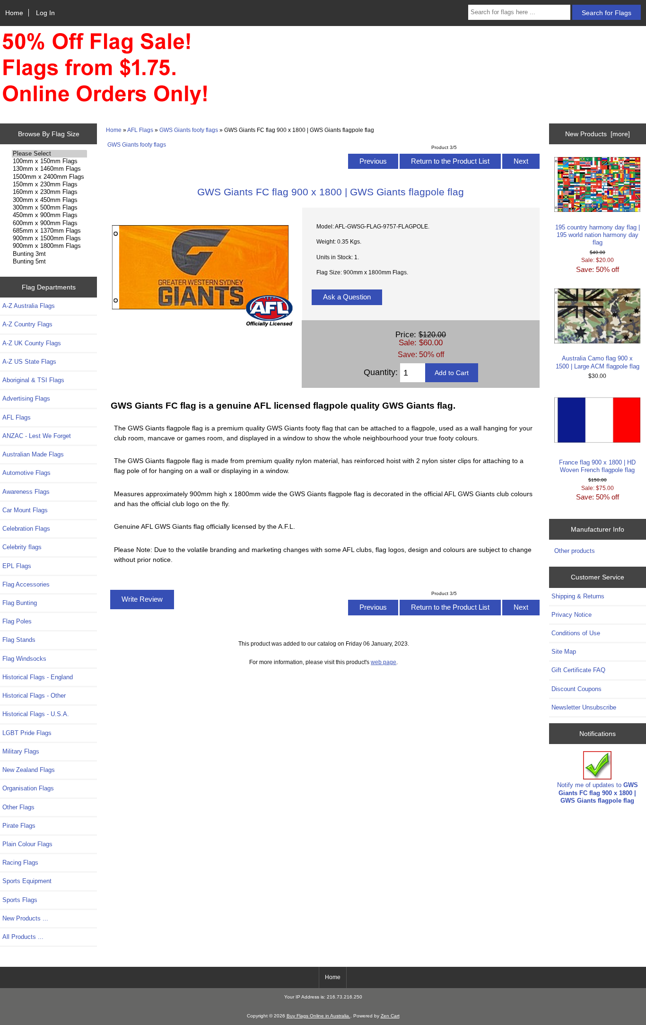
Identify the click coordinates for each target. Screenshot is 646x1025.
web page (383, 662)
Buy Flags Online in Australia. (318, 1015)
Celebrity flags (22, 547)
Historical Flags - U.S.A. (35, 714)
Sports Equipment (27, 881)
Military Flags (20, 751)
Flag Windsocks (24, 658)
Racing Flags (20, 862)
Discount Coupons (576, 688)
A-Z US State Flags (29, 361)
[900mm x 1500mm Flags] (49, 238)
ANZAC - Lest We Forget (36, 435)
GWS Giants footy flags (188, 130)
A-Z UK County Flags (31, 343)
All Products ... (23, 936)
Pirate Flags (18, 825)
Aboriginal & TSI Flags (33, 380)
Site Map (563, 651)
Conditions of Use (575, 633)
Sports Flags (19, 899)
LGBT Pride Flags (27, 732)
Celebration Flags (26, 528)
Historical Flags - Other (34, 695)
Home (14, 13)
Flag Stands (18, 639)
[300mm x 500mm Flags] (49, 207)
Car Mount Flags (25, 510)
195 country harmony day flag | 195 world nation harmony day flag (597, 235)
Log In (45, 13)
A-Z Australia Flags (28, 305)
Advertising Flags (26, 398)
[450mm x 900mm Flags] (49, 215)
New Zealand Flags (28, 769)
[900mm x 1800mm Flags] (49, 246)
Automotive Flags (26, 472)
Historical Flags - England (37, 677)
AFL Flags (140, 130)
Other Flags (18, 807)
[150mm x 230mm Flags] (49, 184)
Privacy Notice (571, 614)
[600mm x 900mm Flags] (49, 223)
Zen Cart (390, 1015)
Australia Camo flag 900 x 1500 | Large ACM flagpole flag (597, 362)
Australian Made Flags (33, 454)
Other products (574, 550)
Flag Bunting (19, 602)
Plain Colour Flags (27, 844)
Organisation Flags (28, 788)
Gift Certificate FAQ (578, 670)
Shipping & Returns (577, 596)
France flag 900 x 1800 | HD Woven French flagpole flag (597, 466)
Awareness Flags (26, 491)
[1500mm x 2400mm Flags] (49, 177)
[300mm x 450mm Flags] (49, 200)
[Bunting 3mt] (49, 254)
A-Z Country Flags (27, 324)
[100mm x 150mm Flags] (49, 161)
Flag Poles (17, 621)
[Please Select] (49, 154)
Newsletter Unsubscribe (583, 707)
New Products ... (25, 918)
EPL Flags (16, 565)
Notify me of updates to (597, 792)
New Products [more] (597, 134)
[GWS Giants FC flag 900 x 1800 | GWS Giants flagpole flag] (200, 325)
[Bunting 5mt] (49, 261)
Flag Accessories (26, 584)
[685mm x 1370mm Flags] (49, 231)
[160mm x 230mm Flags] (49, 192)
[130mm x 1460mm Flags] (49, 169)
